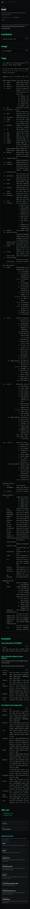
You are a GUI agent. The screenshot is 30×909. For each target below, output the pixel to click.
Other (13, 1)
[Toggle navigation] (2, 2)
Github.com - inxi (8, 813)
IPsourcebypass (6, 828)
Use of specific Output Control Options (12, 657)
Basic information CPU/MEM (11, 643)
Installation (6, 34)
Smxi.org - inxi (8, 815)
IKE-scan (4, 823)
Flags (3, 58)
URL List (5, 810)
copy (27, 38)
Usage (4, 46)
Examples (6, 639)
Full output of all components (11, 705)
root (6, 1)
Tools (9, 1)
